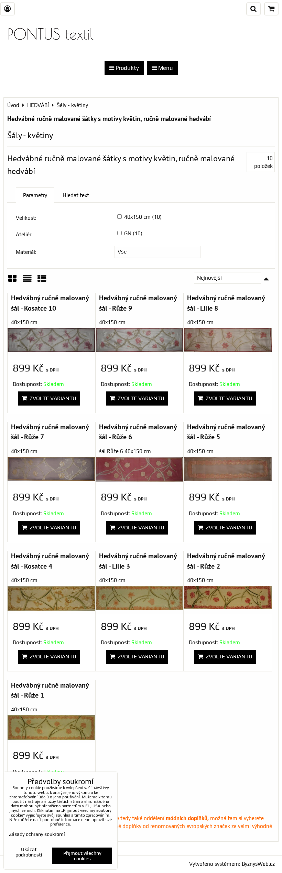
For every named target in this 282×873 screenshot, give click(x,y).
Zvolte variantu (51, 398)
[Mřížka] (12, 280)
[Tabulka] (42, 280)
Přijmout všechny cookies (82, 855)
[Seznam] (27, 280)
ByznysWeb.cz (258, 864)
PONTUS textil (51, 34)
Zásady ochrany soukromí (37, 834)
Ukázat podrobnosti (28, 852)
